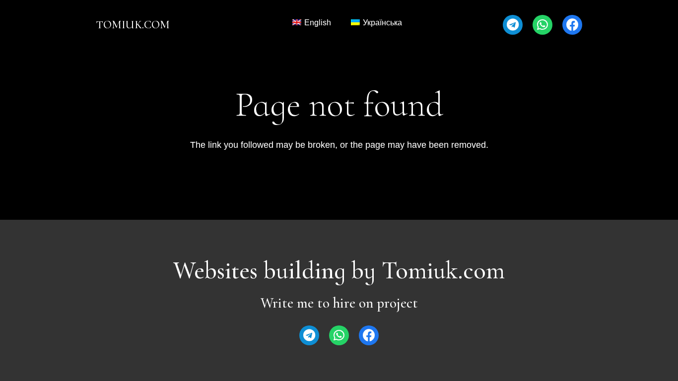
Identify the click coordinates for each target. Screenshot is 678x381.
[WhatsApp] (542, 25)
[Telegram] (513, 25)
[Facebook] (572, 25)
